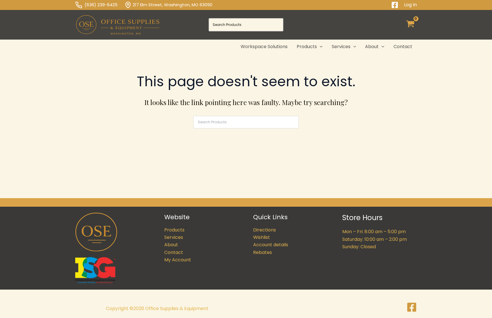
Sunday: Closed (359, 246)
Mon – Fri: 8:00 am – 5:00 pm (374, 231)
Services (173, 237)
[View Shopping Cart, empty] (410, 25)
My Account (177, 260)
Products (174, 230)
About (171, 244)
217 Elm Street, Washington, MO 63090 (173, 5)
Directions (264, 230)
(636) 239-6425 (104, 5)
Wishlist (261, 237)
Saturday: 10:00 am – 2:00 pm (374, 239)
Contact (173, 252)
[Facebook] (394, 5)
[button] (320, 47)
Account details (270, 244)
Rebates (262, 252)
